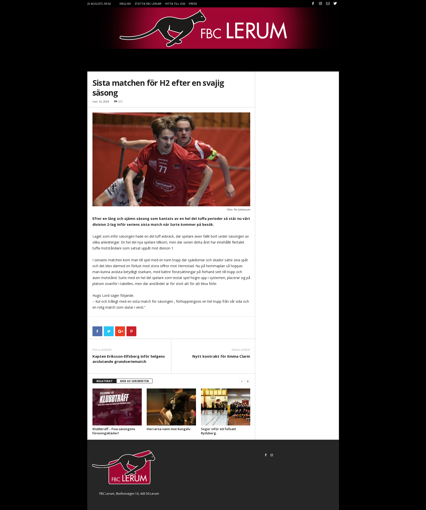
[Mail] (328, 3)
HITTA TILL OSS (175, 3)
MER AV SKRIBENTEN (134, 381)
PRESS (193, 3)
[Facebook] (313, 3)
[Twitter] (335, 3)
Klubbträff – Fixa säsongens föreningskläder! (113, 431)
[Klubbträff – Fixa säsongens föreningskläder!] (117, 406)
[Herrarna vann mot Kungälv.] (171, 406)
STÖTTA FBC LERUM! (148, 3)
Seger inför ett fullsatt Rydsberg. (218, 431)
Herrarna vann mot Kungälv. (169, 429)
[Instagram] (320, 3)
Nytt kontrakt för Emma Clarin (221, 356)
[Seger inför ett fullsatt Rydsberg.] (225, 406)
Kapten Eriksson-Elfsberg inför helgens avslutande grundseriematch (128, 359)
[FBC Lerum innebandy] (213, 28)
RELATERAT (104, 381)
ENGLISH (125, 3)
